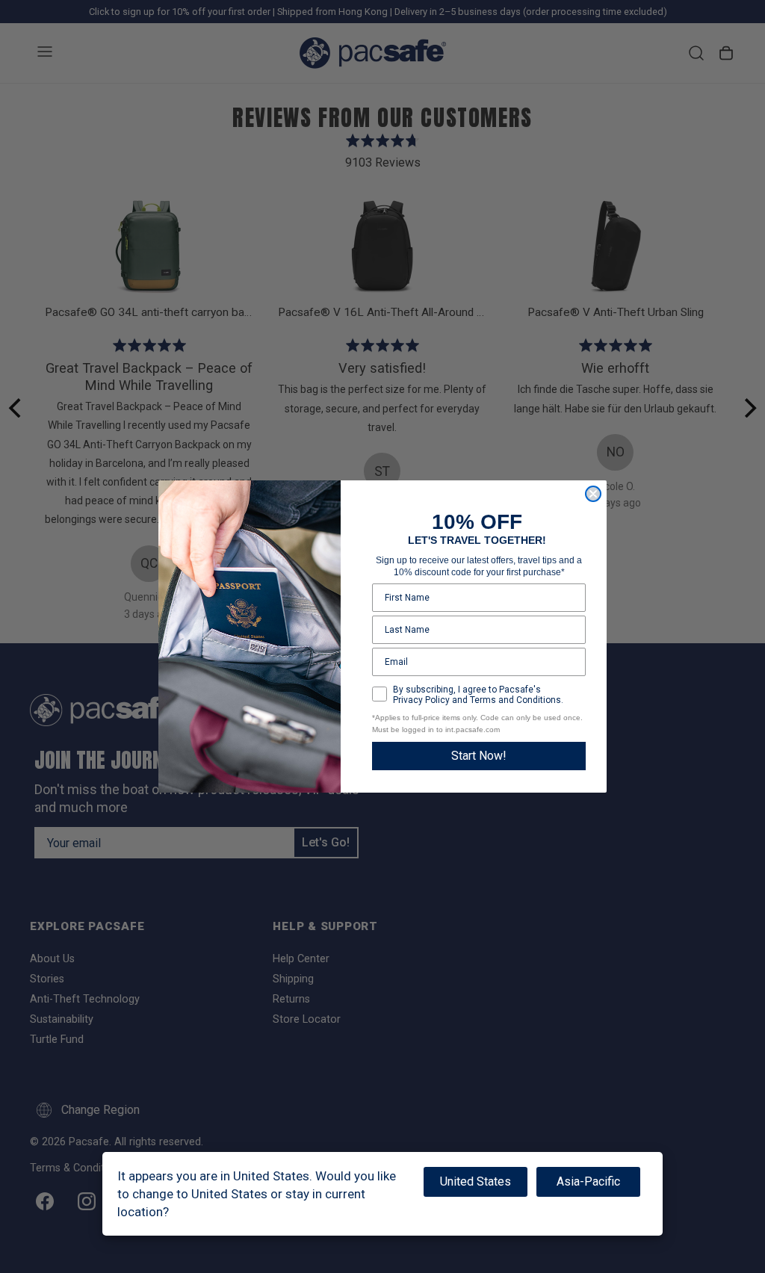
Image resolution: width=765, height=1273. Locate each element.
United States (475, 1181)
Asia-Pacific (588, 1181)
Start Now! (479, 756)
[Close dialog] (593, 493)
